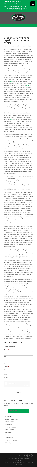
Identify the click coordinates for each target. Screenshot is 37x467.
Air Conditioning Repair (11, 419)
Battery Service (9, 422)
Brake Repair (9, 424)
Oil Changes (8, 432)
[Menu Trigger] (32, 3)
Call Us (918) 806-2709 (12, 2)
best (11, 81)
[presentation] (17, 384)
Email (6, 374)
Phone (6, 366)
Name (6, 350)
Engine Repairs (9, 429)
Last (5, 363)
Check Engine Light (10, 427)
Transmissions (9, 437)
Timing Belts (9, 435)
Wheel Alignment (10, 443)
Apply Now (13, 411)
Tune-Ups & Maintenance (12, 440)
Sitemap (18, 460)
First (5, 356)
